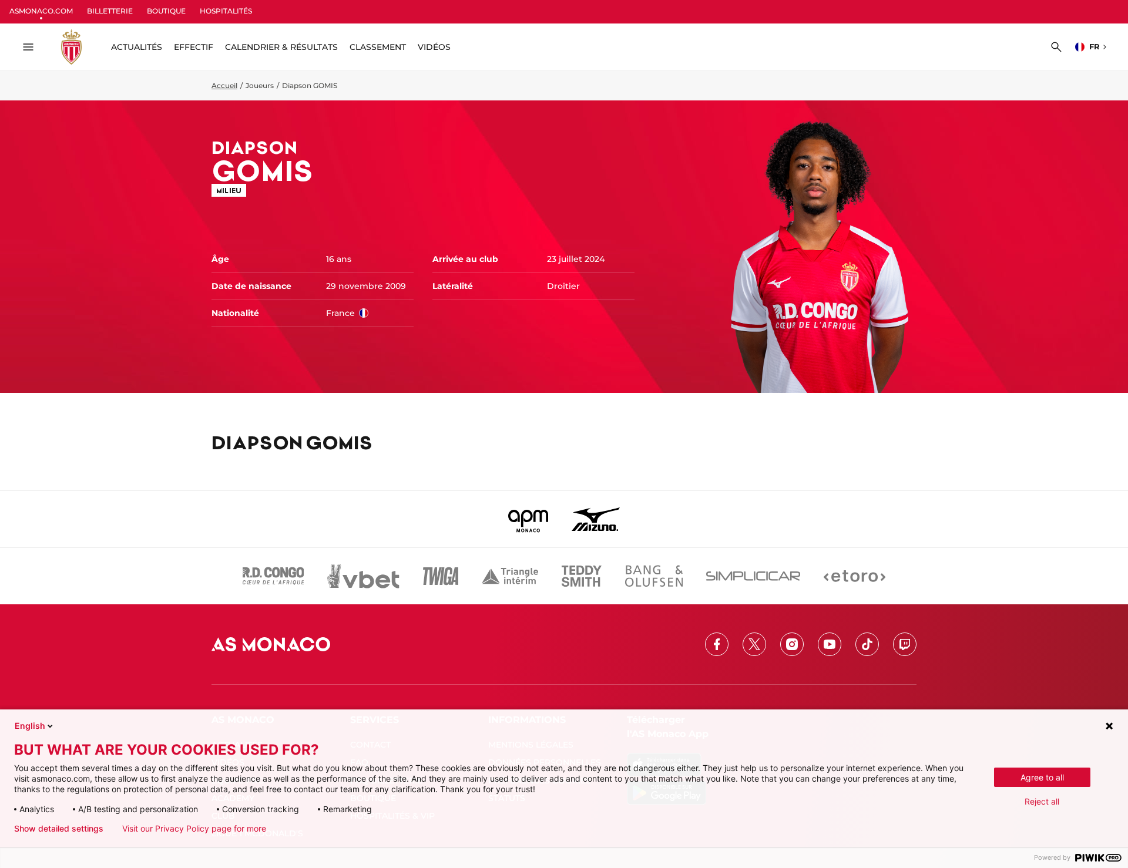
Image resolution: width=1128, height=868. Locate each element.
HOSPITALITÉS (226, 10)
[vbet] (363, 576)
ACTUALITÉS (136, 47)
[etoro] (854, 576)
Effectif (193, 47)
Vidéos (434, 47)
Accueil (224, 85)
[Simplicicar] (753, 576)
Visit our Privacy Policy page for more (194, 828)
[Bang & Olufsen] (654, 576)
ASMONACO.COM (41, 10)
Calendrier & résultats (281, 47)
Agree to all (1042, 777)
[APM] (528, 519)
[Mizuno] (596, 519)
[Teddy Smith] (582, 576)
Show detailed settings (58, 828)
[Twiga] (440, 576)
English (30, 726)
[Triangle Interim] (510, 576)
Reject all (1042, 801)
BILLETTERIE (110, 10)
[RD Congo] (273, 576)
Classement (378, 47)
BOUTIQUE (166, 10)
